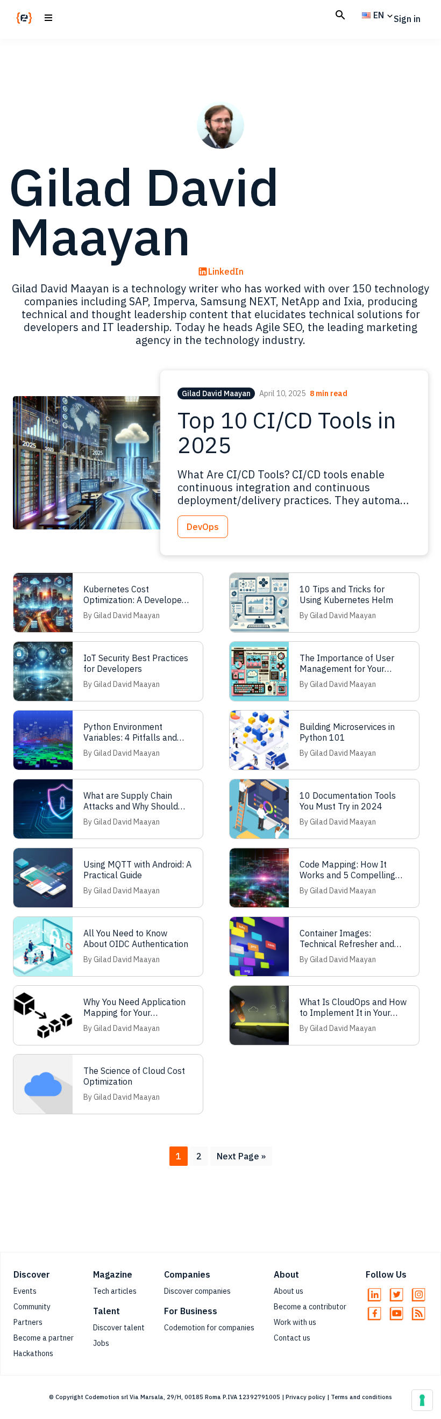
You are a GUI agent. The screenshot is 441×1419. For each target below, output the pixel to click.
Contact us (292, 1338)
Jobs (101, 1343)
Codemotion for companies (209, 1327)
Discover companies (197, 1291)
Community (32, 1307)
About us (288, 1291)
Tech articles (115, 1291)
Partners (27, 1322)
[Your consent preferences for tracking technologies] (422, 1400)
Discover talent (119, 1327)
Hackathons (33, 1353)
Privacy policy (305, 1397)
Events (25, 1291)
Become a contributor (310, 1307)
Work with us (295, 1322)
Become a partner (43, 1338)
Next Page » (241, 1158)
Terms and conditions (361, 1397)
